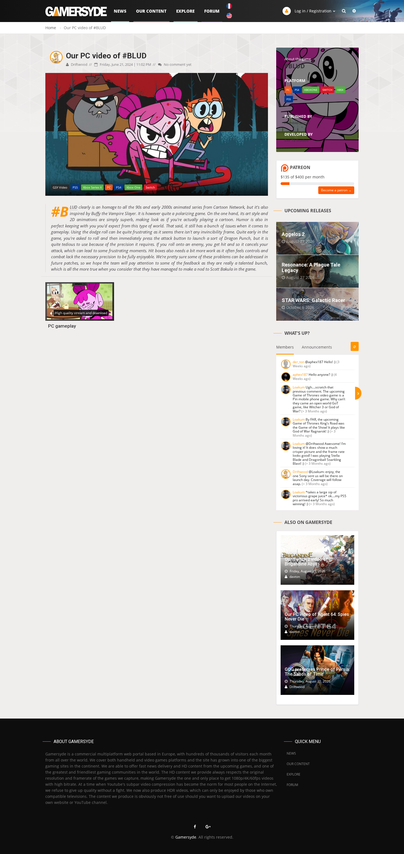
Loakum (299, 387)
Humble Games (297, 122)
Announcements (317, 347)
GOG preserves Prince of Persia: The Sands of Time (317, 672)
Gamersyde (185, 837)
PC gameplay (62, 326)
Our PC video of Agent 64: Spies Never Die (317, 617)
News (120, 11)
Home (50, 27)
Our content (151, 11)
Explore (185, 11)
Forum (212, 11)
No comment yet (177, 64)
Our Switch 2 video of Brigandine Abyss (306, 562)
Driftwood (78, 64)
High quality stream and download (81, 313)
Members (285, 347)
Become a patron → (336, 190)
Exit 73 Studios (296, 140)
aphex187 (300, 374)
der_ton (298, 362)
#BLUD (73, 207)
